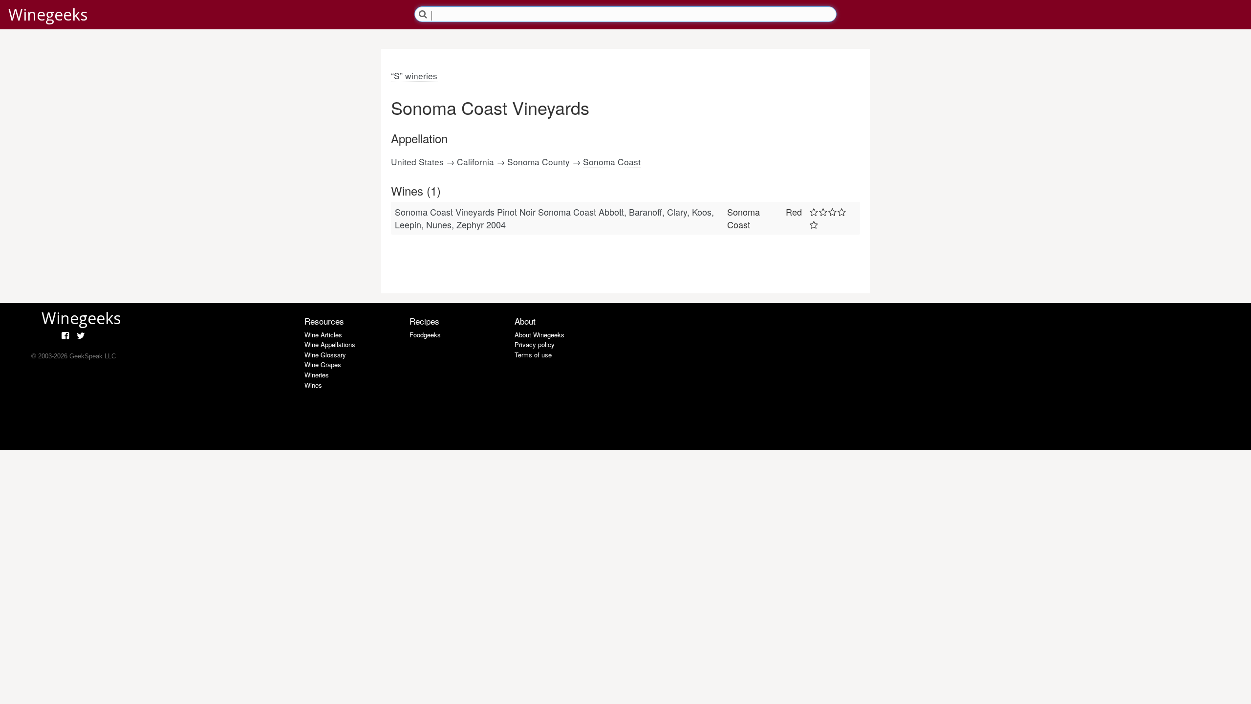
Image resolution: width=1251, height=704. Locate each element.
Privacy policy (535, 344)
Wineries (316, 374)
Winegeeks (47, 14)
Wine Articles (323, 334)
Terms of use (533, 354)
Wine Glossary (325, 354)
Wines (313, 385)
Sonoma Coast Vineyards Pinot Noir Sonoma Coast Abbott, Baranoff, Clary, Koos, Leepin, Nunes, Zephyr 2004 (554, 218)
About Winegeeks (539, 334)
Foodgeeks (425, 334)
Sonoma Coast (612, 161)
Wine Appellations (329, 344)
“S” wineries (414, 75)
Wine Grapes (322, 364)
